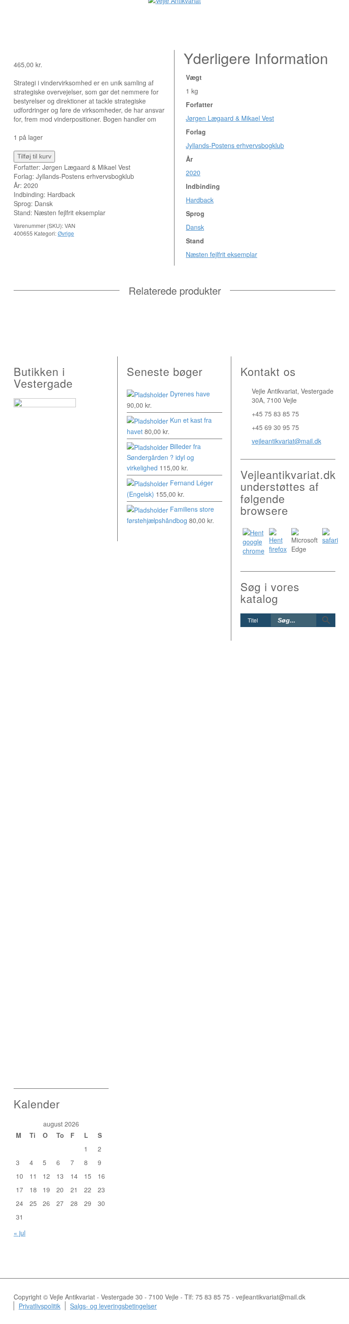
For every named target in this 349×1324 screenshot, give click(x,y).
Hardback (200, 199)
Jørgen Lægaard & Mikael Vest (230, 118)
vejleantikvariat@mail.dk (286, 440)
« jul (19, 1232)
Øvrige (66, 233)
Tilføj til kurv (34, 156)
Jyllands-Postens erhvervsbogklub (235, 145)
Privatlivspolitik (39, 1305)
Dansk (195, 227)
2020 (193, 172)
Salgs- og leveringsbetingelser (113, 1305)
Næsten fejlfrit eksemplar (221, 254)
